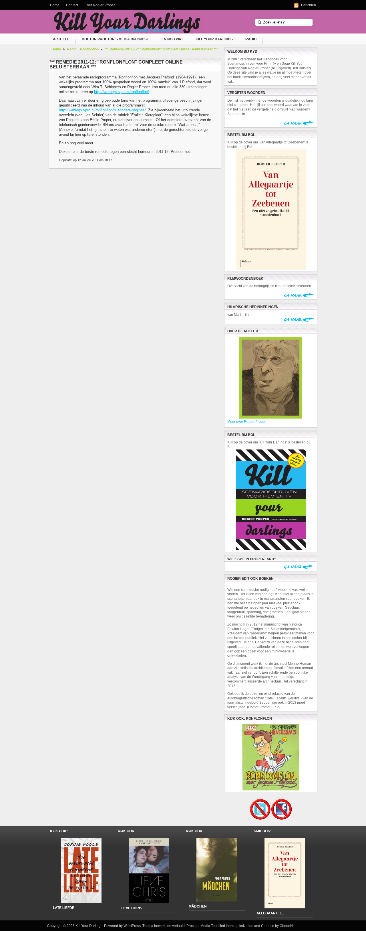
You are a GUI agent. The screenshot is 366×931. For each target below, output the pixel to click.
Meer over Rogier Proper (246, 422)
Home (54, 5)
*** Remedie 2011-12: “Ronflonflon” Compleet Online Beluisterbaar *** (161, 49)
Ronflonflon (89, 49)
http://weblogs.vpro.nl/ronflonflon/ (121, 92)
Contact (72, 5)
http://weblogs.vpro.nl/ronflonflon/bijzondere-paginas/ (102, 110)
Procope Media (198, 926)
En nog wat (172, 39)
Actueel (61, 39)
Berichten (308, 5)
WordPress (132, 926)
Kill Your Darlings (214, 39)
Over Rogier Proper (100, 5)
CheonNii (287, 926)
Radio (250, 39)
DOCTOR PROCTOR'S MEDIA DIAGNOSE (115, 39)
